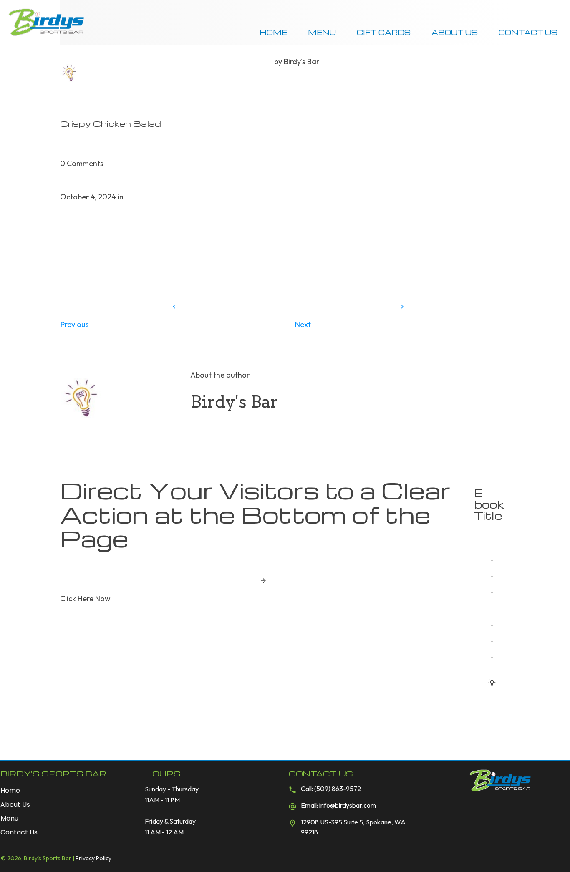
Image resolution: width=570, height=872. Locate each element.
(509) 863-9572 (337, 788)
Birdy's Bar (301, 61)
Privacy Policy (93, 858)
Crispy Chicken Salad (110, 123)
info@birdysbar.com (347, 805)
